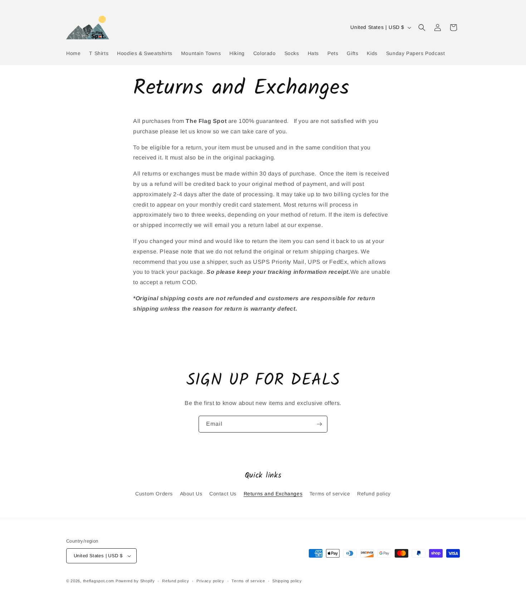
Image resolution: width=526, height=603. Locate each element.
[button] (422, 27)
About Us (191, 493)
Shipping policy (287, 581)
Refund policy (374, 493)
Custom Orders (154, 493)
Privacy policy (210, 581)
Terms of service (330, 493)
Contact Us (223, 493)
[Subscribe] (319, 424)
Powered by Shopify (135, 581)
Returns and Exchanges (273, 493)
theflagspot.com (99, 581)
